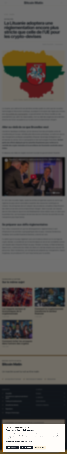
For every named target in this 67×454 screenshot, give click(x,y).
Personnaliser (39, 447)
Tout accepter (26, 447)
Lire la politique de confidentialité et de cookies (19, 441)
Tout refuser (12, 447)
